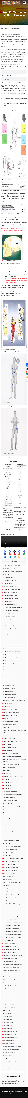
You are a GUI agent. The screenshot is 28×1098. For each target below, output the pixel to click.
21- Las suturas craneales (10, 641)
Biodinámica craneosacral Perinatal (12, 794)
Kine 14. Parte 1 (7, 885)
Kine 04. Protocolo (8, 855)
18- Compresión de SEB (9, 632)
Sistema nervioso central (10, 1031)
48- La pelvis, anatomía (9, 724)
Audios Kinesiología (8, 770)
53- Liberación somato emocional (12, 741)
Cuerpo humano (7, 810)
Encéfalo (5, 825)
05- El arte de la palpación (10, 592)
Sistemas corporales (8, 1043)
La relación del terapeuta (10, 943)
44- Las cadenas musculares (11, 712)
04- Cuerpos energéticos (10, 586)
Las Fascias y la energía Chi (10, 952)
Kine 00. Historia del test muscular (12, 846)
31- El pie (5, 673)
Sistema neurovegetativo (10, 1037)
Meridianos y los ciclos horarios (11, 967)
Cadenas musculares (9, 797)
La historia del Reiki (8, 940)
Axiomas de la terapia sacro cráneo (12, 776)
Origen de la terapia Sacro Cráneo (12, 980)
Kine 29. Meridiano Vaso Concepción (12, 931)
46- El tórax (6, 718)
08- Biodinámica (7, 601)
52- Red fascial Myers (9, 738)
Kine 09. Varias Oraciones (10, 870)
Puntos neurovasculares (9, 1007)
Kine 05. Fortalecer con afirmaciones (13, 858)
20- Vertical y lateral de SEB (10, 638)
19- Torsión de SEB (8, 635)
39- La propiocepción (9, 697)
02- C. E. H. (6, 574)
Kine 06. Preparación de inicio (11, 861)
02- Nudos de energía (9, 577)
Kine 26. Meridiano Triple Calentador (12, 922)
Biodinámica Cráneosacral (10, 791)
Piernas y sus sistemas (9, 992)
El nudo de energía (8, 816)
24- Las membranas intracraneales (12, 651)
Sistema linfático (7, 1025)
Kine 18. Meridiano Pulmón (10, 898)
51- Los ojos (6, 735)
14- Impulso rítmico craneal (10, 620)
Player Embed (6, 998)
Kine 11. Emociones (8, 876)
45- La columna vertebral (10, 715)
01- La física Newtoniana (9, 568)
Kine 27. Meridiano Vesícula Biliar (11, 925)
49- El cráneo (6, 727)
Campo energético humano (10, 800)
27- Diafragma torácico (9, 661)
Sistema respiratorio (8, 1040)
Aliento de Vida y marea (9, 747)
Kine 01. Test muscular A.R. (10, 849)
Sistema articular (7, 1019)
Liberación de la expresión (10, 958)
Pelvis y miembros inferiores (10, 986)
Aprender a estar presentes (10, 753)
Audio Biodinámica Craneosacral (12, 756)
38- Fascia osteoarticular (10, 694)
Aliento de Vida (7, 744)
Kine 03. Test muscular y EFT (10, 852)
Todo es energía (7, 1055)
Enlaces (5, 834)
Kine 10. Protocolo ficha (9, 873)
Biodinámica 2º (7, 782)
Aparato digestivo (8, 750)
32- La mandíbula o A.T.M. (10, 676)
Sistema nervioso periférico (10, 1034)
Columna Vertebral (8, 803)
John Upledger (7, 843)
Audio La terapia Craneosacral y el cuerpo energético (14, 760)
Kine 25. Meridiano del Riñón (10, 919)
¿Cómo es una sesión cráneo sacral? (13, 565)
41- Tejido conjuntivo (8, 703)
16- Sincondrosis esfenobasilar (11, 626)
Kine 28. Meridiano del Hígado (11, 928)
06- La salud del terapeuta (10, 595)
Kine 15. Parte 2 (7, 888)
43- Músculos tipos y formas (10, 709)
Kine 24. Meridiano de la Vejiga (11, 916)
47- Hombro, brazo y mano (10, 721)
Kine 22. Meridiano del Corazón (11, 910)
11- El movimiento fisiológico (10, 610)
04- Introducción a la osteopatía (12, 589)
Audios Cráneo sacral (9, 767)
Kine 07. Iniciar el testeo (9, 864)
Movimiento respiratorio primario (12, 970)
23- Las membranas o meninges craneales (14, 647)
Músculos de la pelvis (8, 973)
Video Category (7, 1065)
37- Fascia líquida (8, 691)
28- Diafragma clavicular (9, 664)
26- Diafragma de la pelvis (10, 658)
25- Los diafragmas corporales (11, 655)
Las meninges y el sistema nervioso (12, 955)
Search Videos (7, 1013)
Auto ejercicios (7, 773)
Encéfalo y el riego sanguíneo (11, 828)
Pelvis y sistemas (7, 989)
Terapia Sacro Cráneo (9, 1052)
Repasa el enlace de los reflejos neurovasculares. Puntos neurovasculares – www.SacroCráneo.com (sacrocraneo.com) (12, 230)
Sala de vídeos (7, 1010)
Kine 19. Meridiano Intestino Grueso (12, 901)
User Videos (6, 1058)
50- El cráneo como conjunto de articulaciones (14, 731)
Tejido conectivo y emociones (11, 1049)
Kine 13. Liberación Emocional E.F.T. (12, 882)
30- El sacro (6, 670)
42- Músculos (6, 706)
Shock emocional (7, 1016)
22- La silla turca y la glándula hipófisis (13, 644)
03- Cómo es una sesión (9, 580)
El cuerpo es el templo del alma (11, 813)
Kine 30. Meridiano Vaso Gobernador (13, 934)
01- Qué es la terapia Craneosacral (12, 571)
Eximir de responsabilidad (10, 837)
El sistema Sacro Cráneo (9, 822)
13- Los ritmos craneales (9, 616)
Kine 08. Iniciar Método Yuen (10, 867)
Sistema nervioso (7, 1028)
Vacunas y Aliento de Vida (10, 1061)
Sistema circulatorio (8, 1022)
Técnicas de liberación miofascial (12, 1046)
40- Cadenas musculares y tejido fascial (14, 700)
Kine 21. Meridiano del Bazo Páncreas (13, 907)
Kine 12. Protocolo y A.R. (9, 879)
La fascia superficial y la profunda (12, 937)
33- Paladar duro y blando (10, 679)
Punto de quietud (8, 1001)
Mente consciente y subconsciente (12, 964)
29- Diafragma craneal (9, 667)
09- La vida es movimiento (10, 604)
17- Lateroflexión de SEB (9, 629)
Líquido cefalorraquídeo (9, 961)
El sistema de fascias (9, 819)
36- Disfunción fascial (9, 688)
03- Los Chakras (7, 583)
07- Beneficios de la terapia (10, 598)
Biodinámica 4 (7, 788)
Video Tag (6, 1068)
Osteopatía (6, 983)
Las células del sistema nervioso (11, 949)
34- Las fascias (7, 682)
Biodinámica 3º (7, 785)
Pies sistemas (7, 995)
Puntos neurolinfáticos (9, 1004)
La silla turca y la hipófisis (9, 946)
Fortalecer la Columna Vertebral (11, 840)
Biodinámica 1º (7, 779)
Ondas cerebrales (8, 976)
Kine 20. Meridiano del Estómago (11, 904)
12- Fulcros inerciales (8, 613)
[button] (24, 3)
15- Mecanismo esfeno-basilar (11, 623)
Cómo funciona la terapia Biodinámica (13, 806)
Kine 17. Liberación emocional (11, 895)
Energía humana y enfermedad (11, 831)
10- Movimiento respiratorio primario (12, 607)
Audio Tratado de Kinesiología (11, 764)
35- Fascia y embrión (8, 685)
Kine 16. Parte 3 (7, 891)
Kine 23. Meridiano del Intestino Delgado (13, 913)
